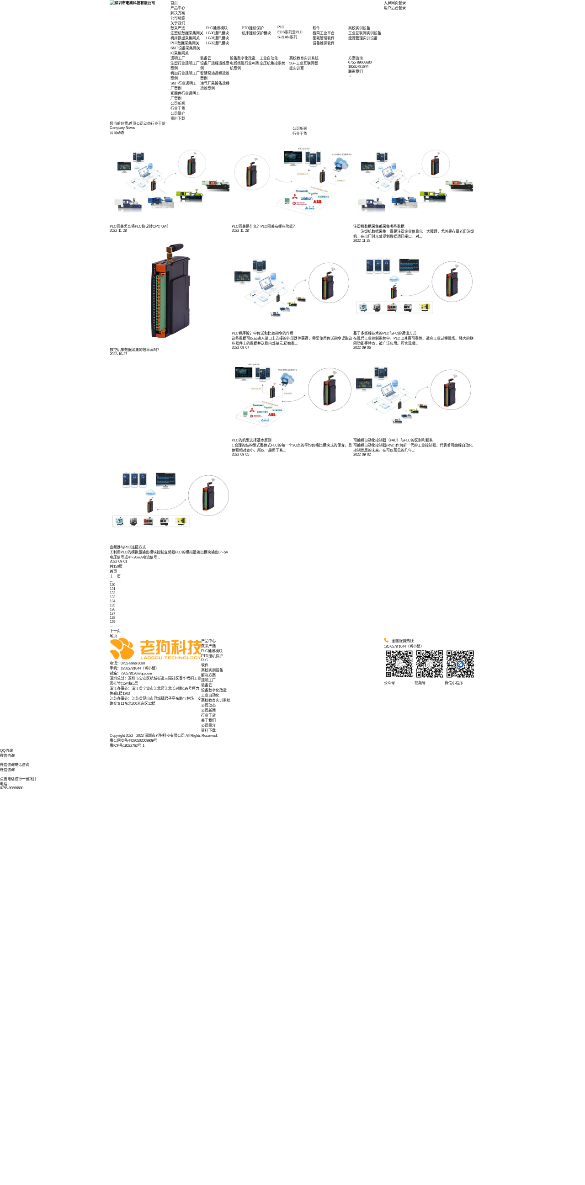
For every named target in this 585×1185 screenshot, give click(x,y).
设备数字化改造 (214, 690)
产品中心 (177, 8)
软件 (204, 665)
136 (112, 609)
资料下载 (177, 119)
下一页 (115, 631)
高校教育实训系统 (215, 700)
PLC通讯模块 (212, 651)
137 (112, 613)
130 (112, 585)
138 (112, 618)
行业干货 (177, 108)
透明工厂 (208, 680)
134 (112, 601)
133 (112, 597)
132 (112, 593)
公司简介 (177, 114)
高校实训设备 (212, 670)
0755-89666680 (11, 788)
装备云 (206, 685)
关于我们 (177, 23)
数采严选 (208, 646)
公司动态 (177, 18)
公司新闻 (177, 103)
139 (112, 622)
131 (112, 589)
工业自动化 (210, 695)
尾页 (113, 636)
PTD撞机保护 (212, 656)
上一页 (115, 576)
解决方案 (177, 13)
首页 (174, 3)
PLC (204, 660)
